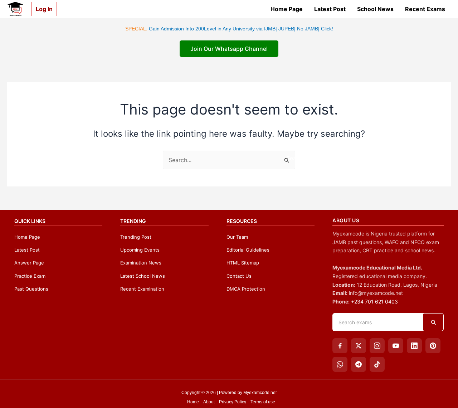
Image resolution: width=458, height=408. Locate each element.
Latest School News (142, 276)
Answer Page (29, 263)
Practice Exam (29, 276)
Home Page (287, 9)
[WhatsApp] (339, 364)
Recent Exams (425, 9)
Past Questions (31, 289)
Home (193, 401)
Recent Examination (142, 289)
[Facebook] (339, 345)
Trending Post (135, 237)
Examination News (140, 263)
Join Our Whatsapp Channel (229, 48)
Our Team (237, 237)
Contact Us (239, 276)
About (209, 401)
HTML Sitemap (242, 263)
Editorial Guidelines (247, 250)
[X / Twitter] (358, 345)
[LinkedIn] (414, 345)
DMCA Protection (245, 289)
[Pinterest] (432, 345)
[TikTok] (377, 364)
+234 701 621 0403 (374, 301)
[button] (41, 9)
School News (375, 9)
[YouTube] (395, 345)
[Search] (433, 322)
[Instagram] (377, 345)
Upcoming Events (140, 250)
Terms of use (262, 401)
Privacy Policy (232, 401)
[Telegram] (358, 364)
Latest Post (330, 9)
